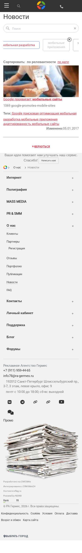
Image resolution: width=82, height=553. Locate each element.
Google (17, 113)
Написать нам (48, 160)
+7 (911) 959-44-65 (16, 370)
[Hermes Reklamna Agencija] (19, 528)
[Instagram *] (48, 402)
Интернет (14, 178)
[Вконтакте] (10, 402)
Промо (8, 420)
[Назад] (20, 545)
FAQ (9, 290)
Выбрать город (16, 536)
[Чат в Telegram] (22, 402)
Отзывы (12, 258)
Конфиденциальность (14, 513)
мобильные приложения (39, 119)
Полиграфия (17, 190)
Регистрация (17, 248)
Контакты (14, 301)
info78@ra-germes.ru (18, 376)
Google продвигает (32, 99)
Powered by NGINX (12, 496)
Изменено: (54, 128)
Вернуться (42, 146)
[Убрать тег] (69, 40)
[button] (7, 28)
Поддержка (16, 325)
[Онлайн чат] (11, 413)
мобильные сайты (45, 124)
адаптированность (17, 124)
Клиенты (12, 233)
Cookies (35, 513)
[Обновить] (34, 545)
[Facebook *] (35, 402)
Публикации (14, 274)
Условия (47, 513)
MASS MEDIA (16, 202)
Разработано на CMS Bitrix (17, 481)
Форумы (13, 349)
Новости (12, 282)
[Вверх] (48, 545)
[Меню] (6, 5)
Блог (10, 337)
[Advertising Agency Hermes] (13, 528)
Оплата (59, 513)
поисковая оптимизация (41, 113)
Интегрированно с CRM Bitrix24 (19, 486)
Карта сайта (30, 520)
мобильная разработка (18, 45)
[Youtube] (61, 402)
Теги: (7, 113)
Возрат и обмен (11, 520)
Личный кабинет (20, 313)
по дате (63, 62)
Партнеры (13, 241)
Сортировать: (14, 62)
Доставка (72, 513)
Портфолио (14, 266)
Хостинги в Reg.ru (12, 491)
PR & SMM (14, 214)
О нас (11, 226)
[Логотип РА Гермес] (41, 5)
